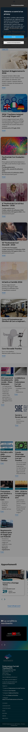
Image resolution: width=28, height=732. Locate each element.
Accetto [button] (14, 36)
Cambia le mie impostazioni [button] (13, 42)
